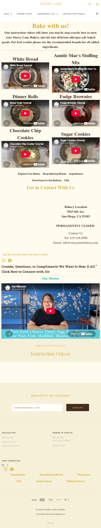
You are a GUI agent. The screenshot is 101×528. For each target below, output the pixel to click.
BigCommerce (57, 514)
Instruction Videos (74, 14)
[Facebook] (10, 260)
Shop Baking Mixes (54, 173)
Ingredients (76, 173)
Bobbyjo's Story (75, 481)
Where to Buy (24, 14)
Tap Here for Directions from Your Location (25, 254)
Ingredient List (46, 14)
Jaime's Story (44, 481)
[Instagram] (3, 260)
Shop (7, 14)
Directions (84, 474)
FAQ (66, 180)
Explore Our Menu (29, 173)
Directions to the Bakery (47, 180)
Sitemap (50, 523)
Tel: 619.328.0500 (75, 238)
